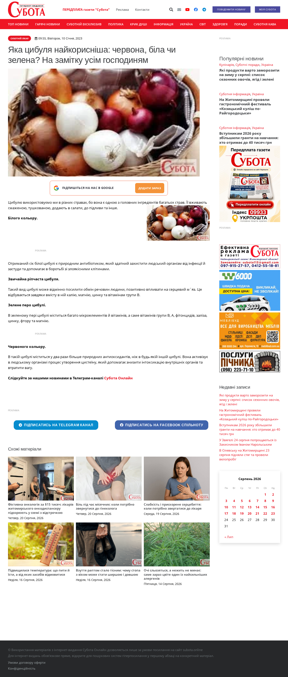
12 (242, 507)
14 (257, 507)
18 (234, 513)
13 (250, 507)
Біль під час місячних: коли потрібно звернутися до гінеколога (105, 506)
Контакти (142, 9)
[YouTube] (187, 9)
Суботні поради (248, 64)
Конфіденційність (21, 668)
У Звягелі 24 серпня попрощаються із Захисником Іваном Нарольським (247, 442)
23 (273, 513)
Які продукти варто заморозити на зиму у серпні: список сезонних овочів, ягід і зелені (249, 75)
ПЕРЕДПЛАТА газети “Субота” (86, 9)
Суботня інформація (234, 94)
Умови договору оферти (27, 662)
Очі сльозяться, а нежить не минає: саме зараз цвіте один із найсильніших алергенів (175, 574)
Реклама (122, 9)
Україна (267, 64)
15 (265, 507)
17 (226, 513)
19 (242, 513)
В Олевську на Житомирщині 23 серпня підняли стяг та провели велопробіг (244, 454)
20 (250, 513)
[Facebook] (196, 9)
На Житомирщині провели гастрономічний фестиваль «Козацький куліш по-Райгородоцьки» (245, 106)
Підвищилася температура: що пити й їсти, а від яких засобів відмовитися (39, 572)
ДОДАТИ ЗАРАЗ (150, 188)
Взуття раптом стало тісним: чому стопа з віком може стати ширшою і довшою (108, 572)
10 (226, 507)
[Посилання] (26, 9)
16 (273, 507)
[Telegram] (204, 9)
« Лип (229, 537)
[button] (171, 9)
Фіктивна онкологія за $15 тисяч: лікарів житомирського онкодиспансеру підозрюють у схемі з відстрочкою (40, 508)
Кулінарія (226, 64)
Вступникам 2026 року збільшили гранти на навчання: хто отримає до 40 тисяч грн (249, 138)
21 (257, 513)
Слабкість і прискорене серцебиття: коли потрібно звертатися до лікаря (173, 506)
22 (265, 513)
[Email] (179, 9)
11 (234, 507)
